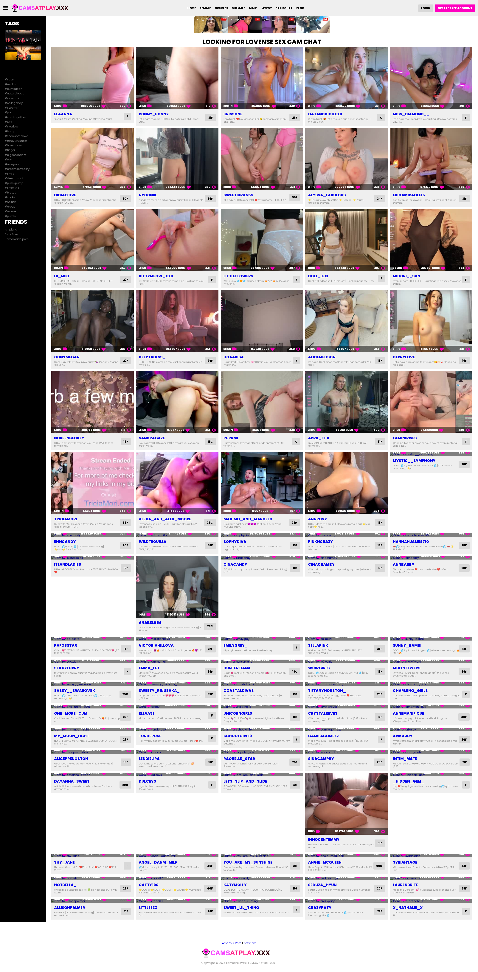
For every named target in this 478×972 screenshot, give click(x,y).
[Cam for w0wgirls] (346, 661)
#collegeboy (14, 103)
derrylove (404, 357)
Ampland (11, 229)
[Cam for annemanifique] (431, 706)
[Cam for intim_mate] (431, 752)
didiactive (65, 195)
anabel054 (150, 622)
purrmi (231, 438)
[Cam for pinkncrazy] (346, 535)
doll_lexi (318, 276)
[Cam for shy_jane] (92, 855)
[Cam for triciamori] (92, 483)
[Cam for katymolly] (262, 878)
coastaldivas (239, 690)
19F (464, 361)
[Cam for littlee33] (177, 901)
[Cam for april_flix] (346, 402)
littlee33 (148, 907)
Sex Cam (250, 943)
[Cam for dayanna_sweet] (92, 774)
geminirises (405, 438)
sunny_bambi (407, 645)
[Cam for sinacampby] (346, 752)
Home (191, 8)
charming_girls (410, 690)
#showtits (12, 188)
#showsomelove (16, 136)
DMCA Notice (259, 963)
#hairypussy (13, 145)
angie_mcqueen (325, 862)
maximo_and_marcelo (248, 519)
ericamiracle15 (409, 195)
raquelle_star (239, 758)
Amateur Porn (231, 943)
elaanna (63, 114)
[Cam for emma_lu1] (177, 661)
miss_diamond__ (411, 114)
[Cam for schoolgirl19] (262, 729)
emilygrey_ (235, 645)
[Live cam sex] (42, 8)
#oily (8, 159)
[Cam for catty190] (177, 878)
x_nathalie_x (408, 907)
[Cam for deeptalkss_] (177, 321)
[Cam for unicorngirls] (262, 706)
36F (210, 545)
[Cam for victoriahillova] (177, 639)
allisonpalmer (69, 907)
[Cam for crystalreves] (346, 706)
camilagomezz (323, 736)
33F (464, 866)
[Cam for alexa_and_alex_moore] (177, 483)
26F (125, 717)
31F (210, 118)
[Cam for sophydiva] (262, 535)
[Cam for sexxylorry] (92, 661)
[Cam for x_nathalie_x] (431, 901)
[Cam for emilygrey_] (262, 639)
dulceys (147, 781)
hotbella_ (65, 884)
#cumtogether (15, 117)
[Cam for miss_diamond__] (431, 78)
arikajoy (402, 736)
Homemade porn (17, 239)
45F (210, 866)
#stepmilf (12, 108)
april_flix (318, 438)
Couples (221, 8)
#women (11, 211)
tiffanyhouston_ (327, 690)
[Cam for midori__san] (431, 240)
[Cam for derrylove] (431, 321)
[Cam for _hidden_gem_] (431, 774)
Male (253, 8)
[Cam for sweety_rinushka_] (177, 684)
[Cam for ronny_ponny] (177, 78)
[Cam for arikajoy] (431, 729)
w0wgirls (319, 668)
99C (379, 866)
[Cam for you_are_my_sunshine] (262, 855)
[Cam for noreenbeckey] (92, 402)
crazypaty (319, 907)
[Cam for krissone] (262, 78)
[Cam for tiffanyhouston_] (346, 684)
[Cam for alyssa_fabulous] (346, 159)
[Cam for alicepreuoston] (92, 752)
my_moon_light (71, 736)
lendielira (149, 758)
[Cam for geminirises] (431, 402)
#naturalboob (14, 93)
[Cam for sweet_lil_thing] (262, 901)
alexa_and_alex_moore (165, 519)
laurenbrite (405, 884)
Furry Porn (11, 234)
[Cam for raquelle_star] (262, 752)
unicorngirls (238, 713)
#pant (9, 112)
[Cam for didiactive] (92, 159)
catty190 (149, 884)
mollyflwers (406, 668)
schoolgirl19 (238, 736)
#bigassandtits (15, 155)
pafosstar (65, 645)
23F (379, 694)
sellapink (318, 645)
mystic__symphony (414, 460)
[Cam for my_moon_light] (92, 729)
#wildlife (10, 84)
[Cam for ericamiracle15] (431, 159)
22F (125, 280)
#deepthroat (14, 178)
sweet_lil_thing (241, 907)
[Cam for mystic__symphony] (431, 454)
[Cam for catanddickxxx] (346, 78)
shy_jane (64, 862)
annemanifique (408, 713)
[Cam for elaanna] (92, 78)
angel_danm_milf (158, 862)
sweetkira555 (238, 195)
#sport (10, 79)
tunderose (150, 736)
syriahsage (405, 862)
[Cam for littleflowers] (262, 240)
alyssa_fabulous (327, 195)
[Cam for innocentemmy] (346, 804)
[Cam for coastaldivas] (262, 684)
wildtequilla (152, 541)
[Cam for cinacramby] (346, 558)
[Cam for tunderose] (177, 729)
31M (294, 523)
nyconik (148, 195)
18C (294, 672)
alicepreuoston (71, 758)
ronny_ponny (154, 114)
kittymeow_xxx (156, 276)
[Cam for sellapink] (346, 639)
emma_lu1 (149, 668)
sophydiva (235, 541)
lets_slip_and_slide (245, 781)
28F (294, 118)
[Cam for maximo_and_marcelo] (262, 483)
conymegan (67, 357)
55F (125, 523)
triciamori (65, 519)
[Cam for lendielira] (177, 752)
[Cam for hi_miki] (92, 240)
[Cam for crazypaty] (346, 901)
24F (379, 199)
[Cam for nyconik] (177, 159)
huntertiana (237, 668)
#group (10, 206)
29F (125, 888)
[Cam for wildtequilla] (177, 535)
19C (210, 442)
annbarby (403, 564)
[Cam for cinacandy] (262, 558)
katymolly (235, 884)
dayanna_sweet (71, 781)
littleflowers (238, 276)
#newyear (12, 164)
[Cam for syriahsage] (431, 855)
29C (125, 785)
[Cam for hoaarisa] (262, 321)
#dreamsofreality (17, 169)
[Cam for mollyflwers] (431, 661)
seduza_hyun (322, 884)
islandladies (67, 564)
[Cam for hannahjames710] (431, 535)
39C (210, 523)
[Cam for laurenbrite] (431, 878)
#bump (10, 131)
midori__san (406, 276)
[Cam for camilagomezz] (346, 729)
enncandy (65, 541)
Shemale (238, 8)
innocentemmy (323, 839)
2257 (273, 963)
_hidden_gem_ (408, 781)
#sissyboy (12, 98)
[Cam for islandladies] (92, 558)
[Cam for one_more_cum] (92, 706)
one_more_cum (70, 713)
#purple (10, 216)
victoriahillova (156, 645)
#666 (8, 122)
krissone (233, 114)
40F (210, 888)
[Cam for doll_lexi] (346, 240)
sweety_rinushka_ (159, 690)
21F (464, 762)
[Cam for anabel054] (177, 587)
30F (125, 199)
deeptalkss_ (152, 357)
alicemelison (322, 357)
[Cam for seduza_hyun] (346, 878)
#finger (10, 150)
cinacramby (321, 564)
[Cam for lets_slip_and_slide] (262, 774)
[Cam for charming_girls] (431, 684)
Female (205, 8)
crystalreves (322, 713)
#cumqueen (13, 89)
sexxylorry (66, 668)
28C (210, 626)
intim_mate (405, 758)
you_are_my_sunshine (248, 862)
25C (125, 694)
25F (294, 762)
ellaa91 (146, 713)
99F (210, 199)
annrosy (317, 519)
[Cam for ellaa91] (177, 706)
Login (425, 8)
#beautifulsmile (16, 141)
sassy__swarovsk (74, 690)
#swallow (11, 126)
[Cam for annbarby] (431, 558)
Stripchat (284, 8)
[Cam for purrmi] (262, 402)
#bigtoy (10, 192)
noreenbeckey (69, 438)
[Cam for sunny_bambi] (431, 639)
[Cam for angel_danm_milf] (177, 855)
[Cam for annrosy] (346, 483)
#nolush (10, 202)
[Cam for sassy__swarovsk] (92, 684)
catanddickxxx (325, 114)
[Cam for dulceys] (177, 774)
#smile (9, 174)
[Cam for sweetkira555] (262, 159)
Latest (266, 8)
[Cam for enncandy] (92, 535)
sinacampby (321, 758)
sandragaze (152, 438)
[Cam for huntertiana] (262, 661)
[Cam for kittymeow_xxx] (177, 240)
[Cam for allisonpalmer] (92, 901)
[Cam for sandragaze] (177, 402)
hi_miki (61, 276)
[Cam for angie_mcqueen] (346, 855)
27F (210, 649)
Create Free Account (455, 8)
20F (464, 464)
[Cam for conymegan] (92, 321)
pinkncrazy (320, 541)
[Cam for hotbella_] (92, 878)
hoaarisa (234, 357)
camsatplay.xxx (236, 963)
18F (380, 361)
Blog (300, 8)
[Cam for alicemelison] (346, 321)
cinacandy (235, 564)
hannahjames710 (411, 541)
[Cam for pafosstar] (92, 639)
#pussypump (14, 183)
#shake (10, 197)
